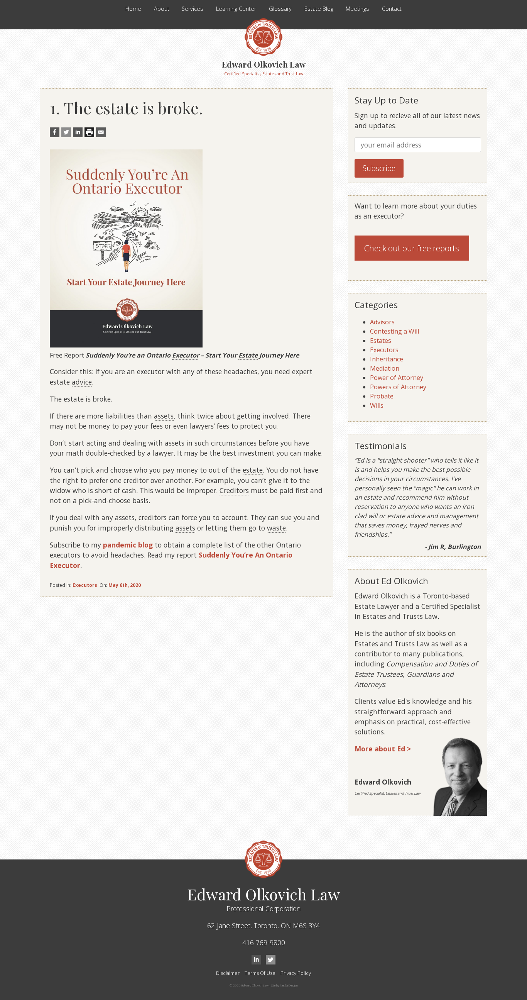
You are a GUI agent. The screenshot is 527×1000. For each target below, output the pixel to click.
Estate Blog (318, 8)
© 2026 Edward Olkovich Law (249, 985)
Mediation (384, 368)
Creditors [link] (234, 490)
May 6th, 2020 (124, 585)
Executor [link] (185, 355)
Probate (382, 396)
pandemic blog (128, 544)
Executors (85, 585)
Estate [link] (248, 355)
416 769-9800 (263, 942)
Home (133, 8)
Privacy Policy (295, 972)
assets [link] (164, 415)
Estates (380, 340)
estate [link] (253, 470)
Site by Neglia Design (284, 985)
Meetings (357, 8)
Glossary (280, 8)
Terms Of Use (260, 972)
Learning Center (236, 8)
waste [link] (276, 527)
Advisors (382, 322)
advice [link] (82, 381)
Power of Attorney (396, 377)
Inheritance (386, 359)
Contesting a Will (394, 331)
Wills (376, 405)
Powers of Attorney (398, 387)
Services (192, 8)
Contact (392, 8)
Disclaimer (228, 972)
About (161, 8)
